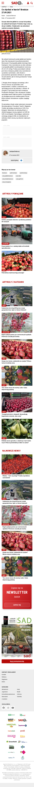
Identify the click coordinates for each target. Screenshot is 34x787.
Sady (11, 6)
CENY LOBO (18, 176)
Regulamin (4, 679)
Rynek (18, 691)
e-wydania (4, 699)
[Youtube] (13, 708)
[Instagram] (8, 708)
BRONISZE (4, 173)
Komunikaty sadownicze (8, 694)
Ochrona (19, 694)
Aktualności (5, 689)
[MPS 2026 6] (17, 637)
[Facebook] (21, 160)
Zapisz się (17, 605)
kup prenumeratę (17, 661)
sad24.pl (4, 6)
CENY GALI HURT (19, 179)
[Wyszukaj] (31, 3)
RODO (3, 681)
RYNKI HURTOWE (13, 173)
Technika (19, 696)
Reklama (4, 677)
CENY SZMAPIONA (6, 182)
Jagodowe (5, 691)
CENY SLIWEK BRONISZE (7, 179)
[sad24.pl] (17, 3)
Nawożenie (5, 696)
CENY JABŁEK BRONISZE (7, 176)
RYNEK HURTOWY (23, 173)
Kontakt (4, 674)
